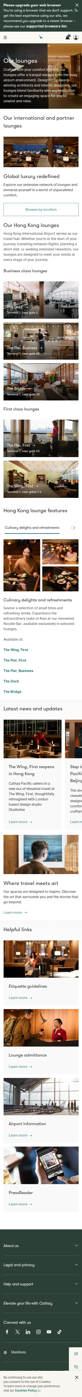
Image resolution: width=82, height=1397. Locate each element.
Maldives (18, 1352)
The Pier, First (14, 660)
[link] (41, 152)
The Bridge (12, 691)
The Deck (11, 681)
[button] (17, 307)
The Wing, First (15, 649)
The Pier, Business (18, 670)
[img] (77, 5)
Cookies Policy (26, 1390)
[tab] (32, 527)
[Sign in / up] (76, 37)
